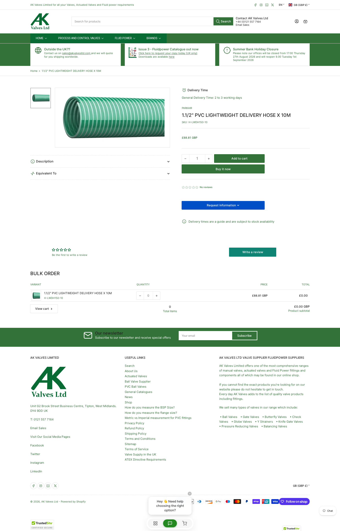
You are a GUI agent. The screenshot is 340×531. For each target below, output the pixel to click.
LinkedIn (36, 471)
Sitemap (130, 444)
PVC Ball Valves (135, 386)
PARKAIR (187, 108)
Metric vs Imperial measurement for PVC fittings (158, 418)
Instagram (37, 463)
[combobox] (152, 21)
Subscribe (244, 335)
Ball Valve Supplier (138, 381)
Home (34, 70)
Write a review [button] (252, 252)
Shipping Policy (135, 433)
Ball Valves (229, 417)
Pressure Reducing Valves (240, 426)
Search (130, 366)
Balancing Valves (275, 426)
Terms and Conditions (140, 439)
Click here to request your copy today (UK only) (168, 53)
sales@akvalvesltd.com (76, 53)
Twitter (35, 454)
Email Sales (242, 24)
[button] (190, 187)
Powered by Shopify (73, 501)
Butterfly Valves (276, 417)
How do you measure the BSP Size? (150, 407)
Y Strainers (265, 421)
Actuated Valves (136, 376)
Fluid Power (280, 370)
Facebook (37, 445)
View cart (42, 309)
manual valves (232, 370)
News (129, 397)
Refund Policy (134, 428)
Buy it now (223, 169)
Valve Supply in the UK (140, 454)
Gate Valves (251, 417)
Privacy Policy (134, 423)
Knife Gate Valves (290, 421)
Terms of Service (137, 449)
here (172, 56)
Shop (128, 402)
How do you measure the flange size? (151, 413)
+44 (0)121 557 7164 (248, 21)
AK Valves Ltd (49, 501)
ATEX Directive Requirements (145, 459)
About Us (131, 371)
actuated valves (255, 370)
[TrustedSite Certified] (42, 525)
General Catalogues (138, 392)
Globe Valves (243, 421)
